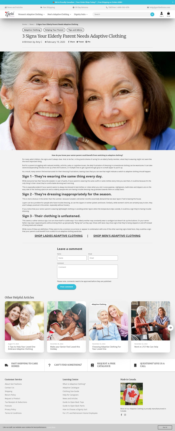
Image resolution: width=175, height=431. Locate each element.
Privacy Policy (10, 409)
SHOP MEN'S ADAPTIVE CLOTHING (116, 236)
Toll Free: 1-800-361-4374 (118, 7)
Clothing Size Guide (71, 391)
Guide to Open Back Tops (73, 402)
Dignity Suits (80, 14)
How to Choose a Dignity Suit (75, 409)
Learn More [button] (51, 427)
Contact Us (9, 387)
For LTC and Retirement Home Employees (80, 413)
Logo (10, 14)
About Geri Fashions (13, 384)
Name (59, 254)
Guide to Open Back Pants (74, 406)
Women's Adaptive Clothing (30, 14)
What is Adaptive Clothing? (74, 384)
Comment (60, 263)
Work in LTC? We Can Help (150, 327)
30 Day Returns (81, 7)
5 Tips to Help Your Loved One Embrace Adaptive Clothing (24, 327)
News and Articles (15, 7)
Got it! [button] (165, 427)
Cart (168, 14)
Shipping (8, 391)
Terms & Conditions (13, 413)
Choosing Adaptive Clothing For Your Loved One (108, 327)
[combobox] (123, 14)
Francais (8, 406)
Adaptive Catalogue (71, 387)
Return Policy (10, 395)
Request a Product (12, 398)
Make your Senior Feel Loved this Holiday (66, 327)
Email (90, 254)
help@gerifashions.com (160, 7)
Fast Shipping (49, 7)
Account (162, 14)
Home (24, 24)
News (31, 24)
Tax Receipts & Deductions (16, 402)
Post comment (66, 287)
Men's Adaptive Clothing (58, 14)
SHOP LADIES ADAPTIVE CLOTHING (59, 236)
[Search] (152, 14)
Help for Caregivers (70, 395)
